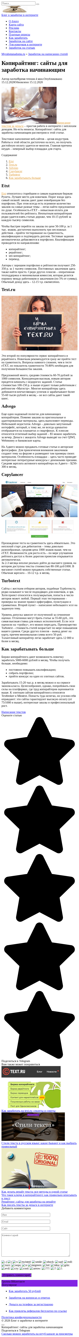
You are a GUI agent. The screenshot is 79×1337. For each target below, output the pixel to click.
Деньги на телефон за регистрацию (31, 1304)
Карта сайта (16, 24)
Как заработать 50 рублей (25, 1291)
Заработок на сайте (21, 41)
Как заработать (18, 37)
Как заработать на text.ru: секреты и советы (28, 1110)
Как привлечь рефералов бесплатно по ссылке (38, 1311)
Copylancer (15, 171)
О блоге (14, 21)
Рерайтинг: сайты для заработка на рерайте (28, 1201)
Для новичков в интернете (25, 44)
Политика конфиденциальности (21, 1317)
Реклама (14, 27)
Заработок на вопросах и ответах (29, 1297)
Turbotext (14, 174)
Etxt (11, 161)
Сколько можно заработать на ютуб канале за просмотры (37, 1333)
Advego (13, 168)
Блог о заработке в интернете (19, 15)
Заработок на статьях (22, 47)
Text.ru (13, 164)
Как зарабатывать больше (25, 177)
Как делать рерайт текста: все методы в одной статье (34, 1191)
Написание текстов (13, 712)
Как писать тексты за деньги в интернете (27, 1205)
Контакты (15, 31)
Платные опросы (19, 34)
